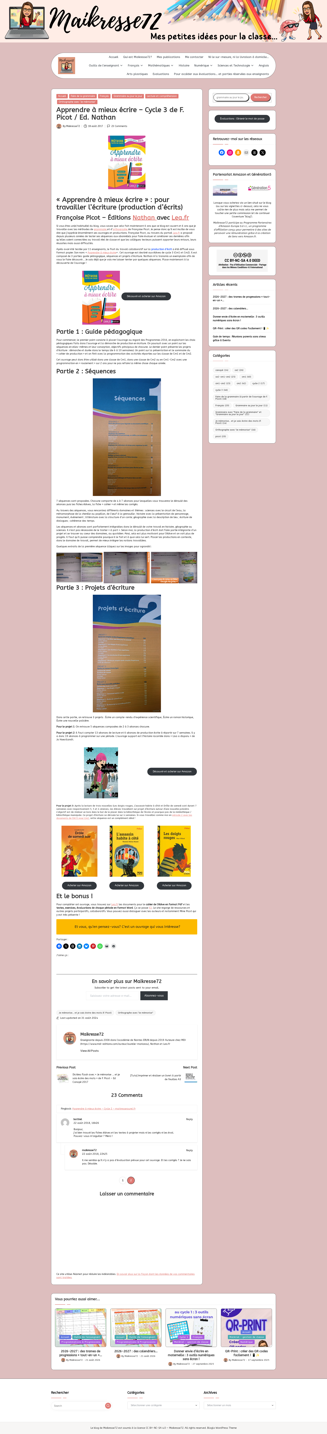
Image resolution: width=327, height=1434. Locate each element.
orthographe (120, 229)
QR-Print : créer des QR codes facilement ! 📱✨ (241, 328)
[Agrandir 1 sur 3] (98, 556)
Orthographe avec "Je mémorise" (77, 101)
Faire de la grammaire (83, 96)
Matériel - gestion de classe (191, 1342)
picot (220, 436)
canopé (221, 370)
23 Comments (119, 126)
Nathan (145, 217)
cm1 (246, 376)
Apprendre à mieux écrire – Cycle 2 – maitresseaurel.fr (104, 1108)
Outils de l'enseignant (87, 1337)
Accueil (62, 96)
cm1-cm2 (222, 383)
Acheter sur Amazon (127, 885)
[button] (89, 1051)
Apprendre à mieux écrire (102, 252)
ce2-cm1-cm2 (225, 376)
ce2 (239, 370)
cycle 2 (258, 383)
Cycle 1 (184, 1337)
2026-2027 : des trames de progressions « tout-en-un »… (241, 298)
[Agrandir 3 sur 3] (192, 556)
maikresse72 (89, 1150)
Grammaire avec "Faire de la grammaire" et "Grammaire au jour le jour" (238, 413)
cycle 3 (221, 390)
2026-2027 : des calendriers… (230, 308)
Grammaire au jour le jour (128, 96)
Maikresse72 (92, 1034)
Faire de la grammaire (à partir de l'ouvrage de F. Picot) (241, 397)
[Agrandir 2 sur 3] (145, 556)
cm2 (241, 383)
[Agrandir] (115, 275)
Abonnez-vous (154, 995)
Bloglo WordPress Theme (222, 1428)
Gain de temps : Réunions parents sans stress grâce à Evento (239, 338)
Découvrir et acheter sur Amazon (146, 296)
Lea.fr (180, 217)
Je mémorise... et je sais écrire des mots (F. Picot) (85, 1012)
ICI (150, 907)
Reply (189, 1119)
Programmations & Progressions (80, 1342)
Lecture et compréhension (162, 96)
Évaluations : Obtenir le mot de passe (242, 118)
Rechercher (260, 97)
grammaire (100, 229)
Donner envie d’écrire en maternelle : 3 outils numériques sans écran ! (239, 318)
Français (104, 96)
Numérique (246, 1342)
